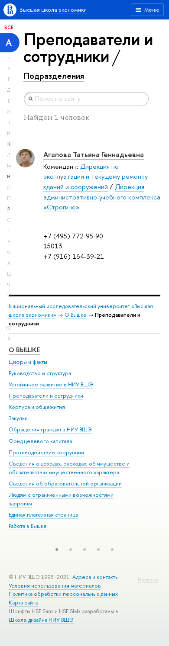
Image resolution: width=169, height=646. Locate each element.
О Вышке (76, 314)
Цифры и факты (28, 362)
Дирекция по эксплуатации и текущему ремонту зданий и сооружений (95, 176)
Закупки (18, 418)
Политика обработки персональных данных (63, 594)
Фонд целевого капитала (40, 441)
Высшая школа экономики (53, 9)
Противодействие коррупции (46, 452)
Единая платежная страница (43, 514)
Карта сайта (23, 602)
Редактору (148, 579)
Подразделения (53, 75)
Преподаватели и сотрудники (46, 395)
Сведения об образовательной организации (65, 483)
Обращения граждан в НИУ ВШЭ (50, 429)
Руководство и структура (40, 373)
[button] (57, 549)
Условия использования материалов (55, 585)
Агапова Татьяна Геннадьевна (93, 154)
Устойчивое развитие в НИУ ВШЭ (51, 384)
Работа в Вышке (28, 526)
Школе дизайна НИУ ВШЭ (41, 620)
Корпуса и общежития (37, 407)
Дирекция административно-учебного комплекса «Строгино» (101, 197)
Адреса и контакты (95, 577)
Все (8, 27)
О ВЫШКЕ (24, 349)
